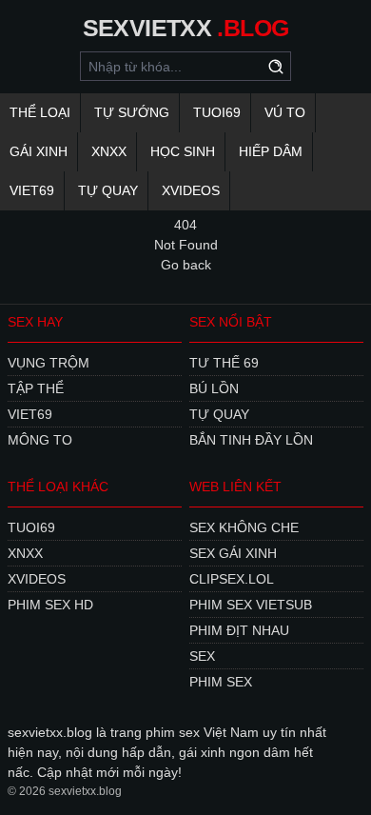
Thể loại (40, 112)
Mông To (40, 439)
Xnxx (109, 151)
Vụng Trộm (48, 362)
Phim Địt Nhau (239, 630)
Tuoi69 (217, 112)
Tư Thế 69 (224, 362)
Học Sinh (182, 151)
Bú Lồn (214, 388)
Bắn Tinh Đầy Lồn (251, 439)
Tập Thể (36, 388)
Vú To (284, 112)
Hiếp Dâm (271, 151)
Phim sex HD (50, 604)
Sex (202, 656)
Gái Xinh (39, 151)
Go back (186, 264)
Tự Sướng (131, 112)
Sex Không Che (244, 527)
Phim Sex (220, 681)
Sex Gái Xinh (233, 553)
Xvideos (191, 190)
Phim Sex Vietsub (250, 604)
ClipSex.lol (231, 578)
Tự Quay (108, 190)
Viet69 (32, 190)
